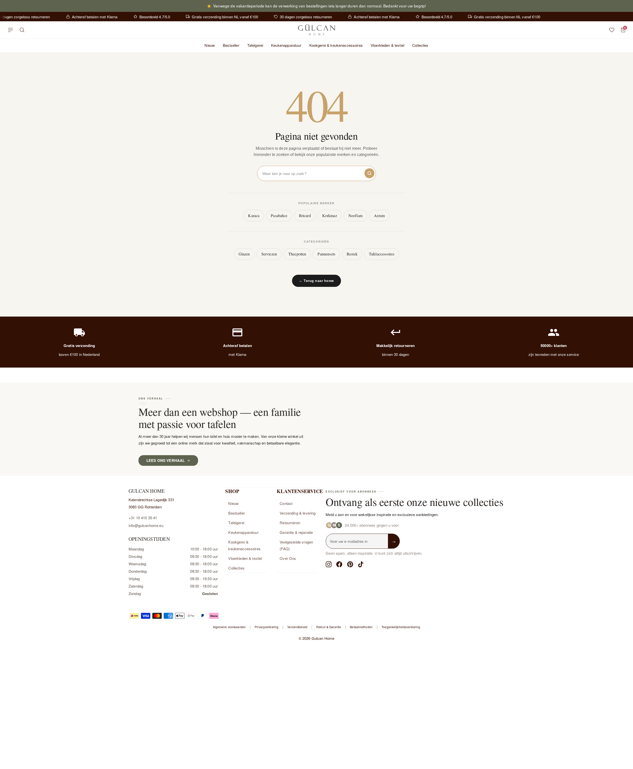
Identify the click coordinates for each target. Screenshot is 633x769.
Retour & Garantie (328, 627)
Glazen (244, 253)
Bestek (352, 253)
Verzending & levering (298, 513)
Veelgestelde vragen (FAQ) (296, 545)
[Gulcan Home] (316, 30)
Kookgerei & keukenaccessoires (336, 45)
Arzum (379, 215)
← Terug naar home (316, 281)
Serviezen (269, 253)
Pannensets (326, 253)
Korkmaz (329, 215)
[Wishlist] (611, 30)
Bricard (305, 215)
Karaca (253, 215)
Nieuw (209, 45)
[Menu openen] (10, 30)
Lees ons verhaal (165, 460)
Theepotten (297, 253)
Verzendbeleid (297, 627)
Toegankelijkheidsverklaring (401, 627)
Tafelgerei (255, 45)
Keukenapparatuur (286, 45)
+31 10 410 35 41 (143, 517)
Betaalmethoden (361, 627)
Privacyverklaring (266, 627)
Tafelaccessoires (381, 253)
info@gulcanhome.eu (146, 525)
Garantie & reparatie (296, 532)
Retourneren (290, 522)
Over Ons (288, 558)
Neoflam (355, 215)
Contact (286, 503)
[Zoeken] (22, 29)
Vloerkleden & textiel (387, 45)
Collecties (420, 45)
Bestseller (231, 45)
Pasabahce (279, 215)
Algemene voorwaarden (229, 627)
